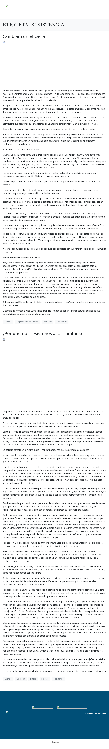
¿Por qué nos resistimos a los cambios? (43, 333)
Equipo (33, 679)
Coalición (21, 679)
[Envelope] (104, 708)
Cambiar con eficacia (24, 36)
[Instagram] (101, 12)
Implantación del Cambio (27, 321)
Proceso (45, 679)
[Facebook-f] (93, 12)
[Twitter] (97, 12)
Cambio (8, 321)
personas (48, 321)
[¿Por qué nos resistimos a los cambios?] (54, 372)
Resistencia (62, 321)
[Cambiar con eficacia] (54, 63)
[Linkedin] (89, 12)
